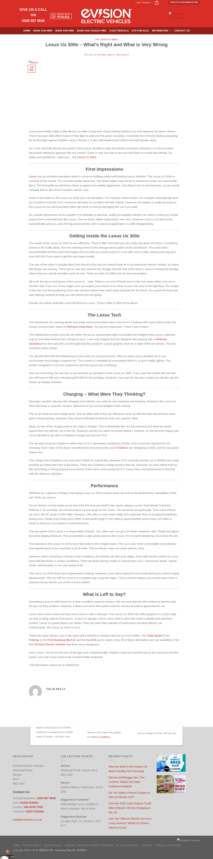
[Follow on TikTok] (21, 2)
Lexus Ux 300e (86, 157)
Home (26, 30)
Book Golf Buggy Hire (91, 30)
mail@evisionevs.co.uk (27, 819)
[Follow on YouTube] (38, 2)
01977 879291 (35, 811)
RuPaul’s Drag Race (80, 326)
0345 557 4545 (33, 21)
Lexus (33, 176)
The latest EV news (106, 40)
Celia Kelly (122, 55)
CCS (152, 447)
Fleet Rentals (119, 30)
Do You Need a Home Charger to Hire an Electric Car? (129, 795)
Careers (146, 845)
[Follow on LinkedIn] (34, 2)
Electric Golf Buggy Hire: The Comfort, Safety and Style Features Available (127, 782)
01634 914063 (29, 802)
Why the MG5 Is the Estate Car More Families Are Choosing (128, 769)
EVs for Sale (140, 30)
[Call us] (31, 2)
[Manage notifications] (7, 851)
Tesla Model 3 (155, 635)
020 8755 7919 (33, 807)
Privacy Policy (32, 845)
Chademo (122, 447)
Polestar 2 (35, 639)
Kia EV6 (91, 639)
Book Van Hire (64, 30)
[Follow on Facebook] (14, 2)
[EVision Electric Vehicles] (106, 16)
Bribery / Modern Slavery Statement (89, 845)
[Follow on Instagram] (18, 2)
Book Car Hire (42, 30)
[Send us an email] (28, 2)
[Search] (163, 2)
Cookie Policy (53, 845)
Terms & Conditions (100, 737)
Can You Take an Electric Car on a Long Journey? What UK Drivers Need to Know (130, 823)
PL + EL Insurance (127, 845)
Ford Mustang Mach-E (61, 639)
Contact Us (182, 30)
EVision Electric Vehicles (50, 644)
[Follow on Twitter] (24, 2)
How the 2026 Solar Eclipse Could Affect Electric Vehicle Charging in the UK (130, 808)
